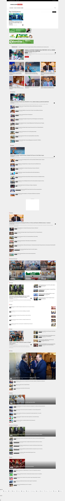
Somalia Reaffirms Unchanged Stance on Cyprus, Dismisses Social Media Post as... (48, 87)
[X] (55, 0)
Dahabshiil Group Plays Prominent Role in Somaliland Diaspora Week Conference (16, 277)
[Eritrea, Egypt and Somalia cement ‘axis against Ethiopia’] (11, 385)
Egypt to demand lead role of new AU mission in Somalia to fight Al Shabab (24, 377)
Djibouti (11, 403)
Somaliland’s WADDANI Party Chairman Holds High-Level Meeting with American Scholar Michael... (47, 344)
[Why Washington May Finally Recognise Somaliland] (36, 332)
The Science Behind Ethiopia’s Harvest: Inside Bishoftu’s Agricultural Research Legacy (19, 296)
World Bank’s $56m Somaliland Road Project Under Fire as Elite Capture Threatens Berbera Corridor (48, 267)
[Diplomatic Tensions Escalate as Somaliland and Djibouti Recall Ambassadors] (11, 421)
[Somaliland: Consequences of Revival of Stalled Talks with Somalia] (16, 16)
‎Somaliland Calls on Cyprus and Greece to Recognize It (23, 114)
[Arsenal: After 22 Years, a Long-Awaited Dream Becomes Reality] (32, 464)
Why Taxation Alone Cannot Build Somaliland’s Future (36, 277)
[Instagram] (54, 0)
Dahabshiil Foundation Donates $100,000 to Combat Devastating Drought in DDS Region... (47, 294)
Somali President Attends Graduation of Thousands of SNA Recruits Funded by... (27, 193)
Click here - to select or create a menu (16, 7)
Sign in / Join (17, 0)
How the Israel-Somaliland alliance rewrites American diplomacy (24, 253)
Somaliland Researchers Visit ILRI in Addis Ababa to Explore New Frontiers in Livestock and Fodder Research (29, 438)
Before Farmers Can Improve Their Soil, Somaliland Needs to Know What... (27, 135)
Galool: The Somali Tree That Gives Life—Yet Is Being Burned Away (25, 131)
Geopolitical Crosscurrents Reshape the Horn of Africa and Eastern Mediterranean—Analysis (48, 73)
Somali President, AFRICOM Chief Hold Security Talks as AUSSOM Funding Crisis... (46, 340)
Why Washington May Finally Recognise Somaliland (47, 331)
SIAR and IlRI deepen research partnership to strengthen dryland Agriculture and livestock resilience (28, 441)
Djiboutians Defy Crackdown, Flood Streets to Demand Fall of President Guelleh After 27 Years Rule (27, 413)
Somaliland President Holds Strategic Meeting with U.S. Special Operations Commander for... (47, 336)
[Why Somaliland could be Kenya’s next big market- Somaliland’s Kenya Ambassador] (53, 324)
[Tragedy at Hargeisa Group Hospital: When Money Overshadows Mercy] (11, 241)
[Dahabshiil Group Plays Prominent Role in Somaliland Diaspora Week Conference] (17, 275)
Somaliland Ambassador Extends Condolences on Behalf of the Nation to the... (20, 319)
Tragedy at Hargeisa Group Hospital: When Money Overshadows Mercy (25, 240)
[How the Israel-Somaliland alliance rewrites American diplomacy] (11, 254)
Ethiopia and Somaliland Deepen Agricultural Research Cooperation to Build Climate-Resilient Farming (28, 445)
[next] (53, 47)
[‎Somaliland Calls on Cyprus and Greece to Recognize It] (32, 81)
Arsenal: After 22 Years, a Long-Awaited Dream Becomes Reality (22, 466)
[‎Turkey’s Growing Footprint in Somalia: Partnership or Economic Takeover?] (12, 169)
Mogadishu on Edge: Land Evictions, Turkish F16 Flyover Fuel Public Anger (31, 73)
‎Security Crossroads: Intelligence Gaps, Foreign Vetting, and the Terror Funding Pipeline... (29, 127)
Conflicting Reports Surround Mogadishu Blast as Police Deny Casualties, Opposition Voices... (29, 180)
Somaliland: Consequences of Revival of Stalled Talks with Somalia (15, 22)
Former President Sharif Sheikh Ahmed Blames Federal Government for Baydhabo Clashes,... (30, 176)
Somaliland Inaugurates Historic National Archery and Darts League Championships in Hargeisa (27, 477)
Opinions (42, 71)
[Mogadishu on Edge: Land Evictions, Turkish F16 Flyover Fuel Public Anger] (32, 67)
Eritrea (11, 378)
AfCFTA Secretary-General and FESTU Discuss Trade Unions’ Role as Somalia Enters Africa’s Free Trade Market (32, 267)
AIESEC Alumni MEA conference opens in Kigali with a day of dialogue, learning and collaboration (17, 267)
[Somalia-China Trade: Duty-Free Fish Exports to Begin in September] (12, 186)
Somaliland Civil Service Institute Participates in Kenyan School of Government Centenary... (22, 306)
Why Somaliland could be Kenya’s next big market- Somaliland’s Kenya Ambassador (21, 323)
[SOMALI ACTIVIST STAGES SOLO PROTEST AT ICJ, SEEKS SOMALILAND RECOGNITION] (16, 54)
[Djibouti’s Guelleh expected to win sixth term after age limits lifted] (32, 399)
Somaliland (26, 52)
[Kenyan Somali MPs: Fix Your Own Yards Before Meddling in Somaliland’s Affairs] (53, 312)
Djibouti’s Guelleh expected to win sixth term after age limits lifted (22, 402)
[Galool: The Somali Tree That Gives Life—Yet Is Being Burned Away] (12, 132)
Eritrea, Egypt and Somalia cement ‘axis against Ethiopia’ (21, 384)
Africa (10, 340)
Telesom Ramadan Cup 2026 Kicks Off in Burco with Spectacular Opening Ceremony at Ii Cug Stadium (28, 473)
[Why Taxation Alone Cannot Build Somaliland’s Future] (32, 275)
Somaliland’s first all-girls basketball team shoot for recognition (22, 484)
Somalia (26, 71)
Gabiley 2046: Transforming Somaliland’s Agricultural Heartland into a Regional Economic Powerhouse (28, 448)
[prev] (51, 47)
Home (9, 10)
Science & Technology (16, 442)
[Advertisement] (40, 4)
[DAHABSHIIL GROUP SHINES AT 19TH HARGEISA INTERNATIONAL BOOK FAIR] (48, 275)
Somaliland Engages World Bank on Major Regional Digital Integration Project (24, 452)
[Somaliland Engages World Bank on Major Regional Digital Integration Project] (11, 453)
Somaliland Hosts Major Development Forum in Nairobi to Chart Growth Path (20, 315)
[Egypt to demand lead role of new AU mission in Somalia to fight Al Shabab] (32, 366)
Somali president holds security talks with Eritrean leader (22, 388)
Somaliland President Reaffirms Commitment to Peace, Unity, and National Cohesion (33, 46)
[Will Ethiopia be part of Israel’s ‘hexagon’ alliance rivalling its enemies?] (36, 298)
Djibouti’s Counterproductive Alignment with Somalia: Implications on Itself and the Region (26, 416)
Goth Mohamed (30, 52)
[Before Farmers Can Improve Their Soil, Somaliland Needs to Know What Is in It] (12, 136)
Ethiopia (10, 294)
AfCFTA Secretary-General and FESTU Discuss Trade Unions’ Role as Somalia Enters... (28, 189)
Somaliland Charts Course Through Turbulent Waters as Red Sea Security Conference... (15, 73)
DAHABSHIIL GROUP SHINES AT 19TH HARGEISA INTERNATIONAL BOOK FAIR (48, 277)
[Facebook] (52, 0)
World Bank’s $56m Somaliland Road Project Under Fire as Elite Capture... (26, 249)
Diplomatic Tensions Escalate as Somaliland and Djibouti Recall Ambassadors (24, 420)
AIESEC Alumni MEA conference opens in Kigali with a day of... (20, 343)
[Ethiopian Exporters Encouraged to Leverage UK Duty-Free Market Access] (36, 290)
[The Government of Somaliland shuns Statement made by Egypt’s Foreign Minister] (11, 481)
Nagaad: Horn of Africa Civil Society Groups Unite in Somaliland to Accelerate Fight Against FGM (27, 409)
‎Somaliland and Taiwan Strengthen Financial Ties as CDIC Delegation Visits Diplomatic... (29, 118)
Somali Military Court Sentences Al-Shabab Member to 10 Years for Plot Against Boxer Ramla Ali (27, 470)
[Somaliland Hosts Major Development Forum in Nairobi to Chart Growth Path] (53, 316)
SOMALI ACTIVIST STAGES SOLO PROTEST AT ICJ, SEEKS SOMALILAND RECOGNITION (40, 50)
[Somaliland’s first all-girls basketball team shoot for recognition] (11, 485)
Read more (26, 56)
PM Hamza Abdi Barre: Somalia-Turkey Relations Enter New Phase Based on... (27, 172)
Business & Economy (18, 190)
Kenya (10, 307)
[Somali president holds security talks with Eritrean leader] (11, 389)
